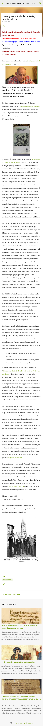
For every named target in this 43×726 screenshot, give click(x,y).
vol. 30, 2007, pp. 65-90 (16, 486)
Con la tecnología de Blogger (22, 723)
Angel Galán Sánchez (15, 457)
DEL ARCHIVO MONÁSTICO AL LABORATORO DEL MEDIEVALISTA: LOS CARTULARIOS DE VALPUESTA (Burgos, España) (21, 699)
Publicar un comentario (11, 595)
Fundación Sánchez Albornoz (30, 106)
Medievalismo (7, 579)
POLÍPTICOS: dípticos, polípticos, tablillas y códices (18, 662)
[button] (3, 25)
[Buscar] (40, 3)
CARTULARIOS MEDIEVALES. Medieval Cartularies (24, 3)
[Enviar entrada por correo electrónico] (3, 577)
